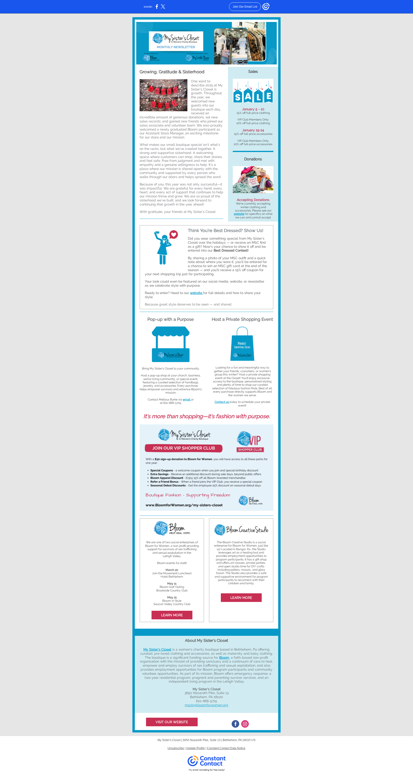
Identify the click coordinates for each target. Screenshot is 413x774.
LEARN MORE (172, 615)
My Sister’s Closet (157, 649)
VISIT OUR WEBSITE (172, 722)
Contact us (222, 402)
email (187, 399)
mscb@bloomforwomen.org (206, 705)
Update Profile (195, 748)
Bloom (224, 657)
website (239, 214)
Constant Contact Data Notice (226, 748)
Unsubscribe (176, 748)
